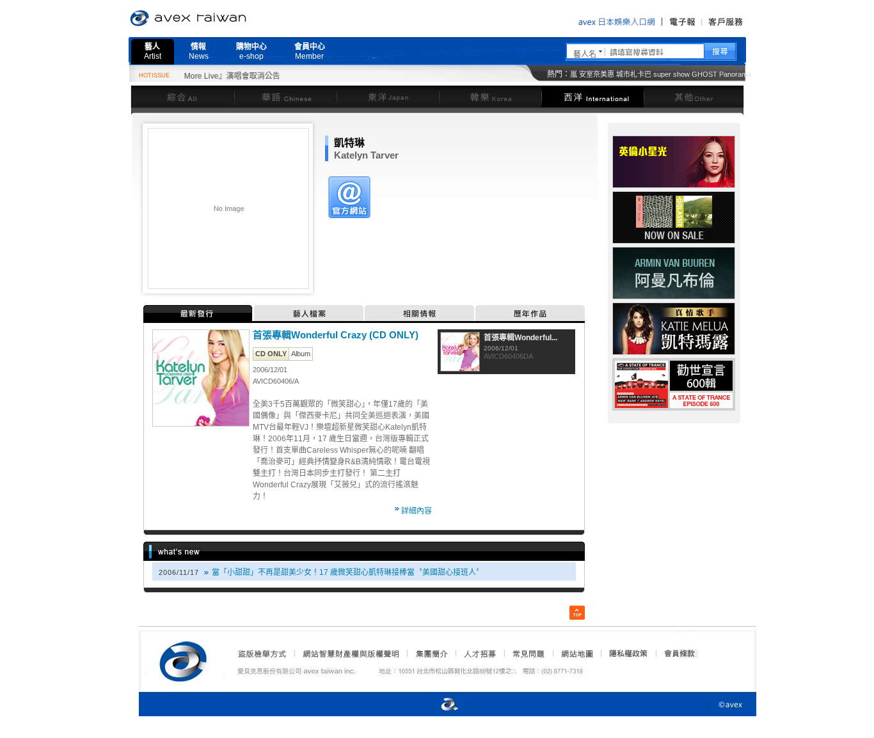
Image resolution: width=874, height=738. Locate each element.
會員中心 (309, 51)
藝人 (152, 51)
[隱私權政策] (624, 653)
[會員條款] (680, 653)
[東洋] (388, 96)
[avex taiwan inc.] (186, 659)
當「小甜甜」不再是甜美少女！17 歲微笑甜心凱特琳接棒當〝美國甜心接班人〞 (348, 572)
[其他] (694, 96)
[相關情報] (420, 313)
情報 (199, 51)
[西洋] (592, 96)
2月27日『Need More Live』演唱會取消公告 (190, 76)
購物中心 (251, 51)
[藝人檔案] (309, 313)
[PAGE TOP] (577, 613)
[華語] (285, 96)
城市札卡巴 (633, 74)
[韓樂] (490, 96)
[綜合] (182, 96)
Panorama (735, 74)
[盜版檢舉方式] (262, 653)
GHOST (704, 74)
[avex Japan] (436, 705)
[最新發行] (198, 313)
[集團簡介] (430, 653)
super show (671, 74)
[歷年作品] (530, 313)
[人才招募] (480, 653)
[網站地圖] (576, 653)
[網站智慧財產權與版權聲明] (350, 653)
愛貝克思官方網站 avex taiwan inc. (224, 18)
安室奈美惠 (596, 74)
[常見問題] (528, 653)
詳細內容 (416, 510)
